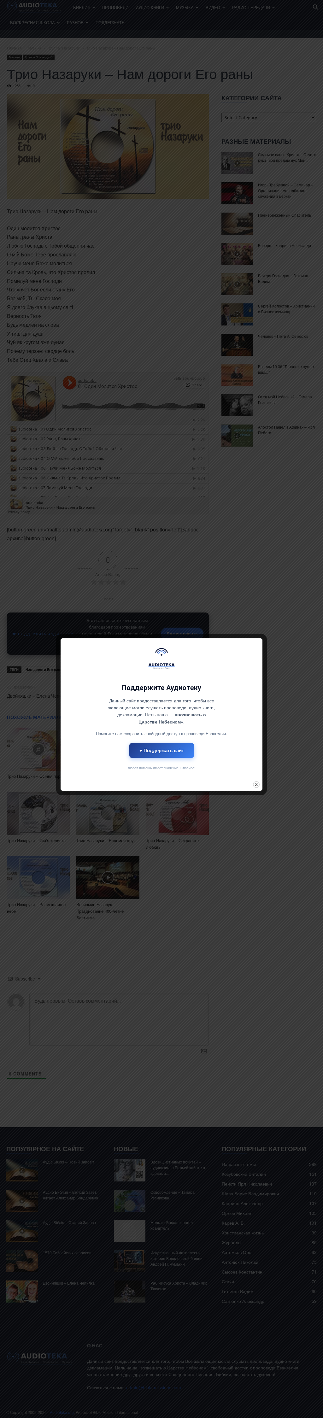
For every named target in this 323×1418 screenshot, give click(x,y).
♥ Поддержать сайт (161, 750)
